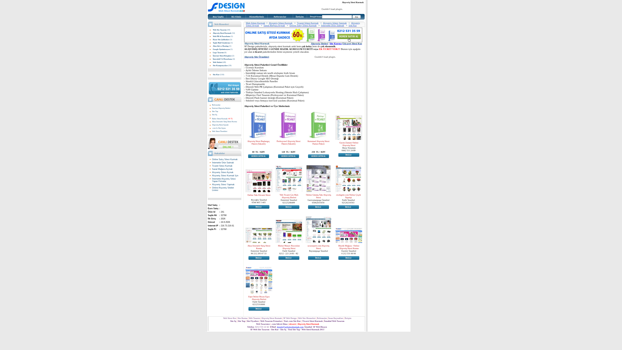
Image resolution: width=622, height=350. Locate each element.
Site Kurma (335, 43)
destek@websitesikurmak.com (290, 327)
